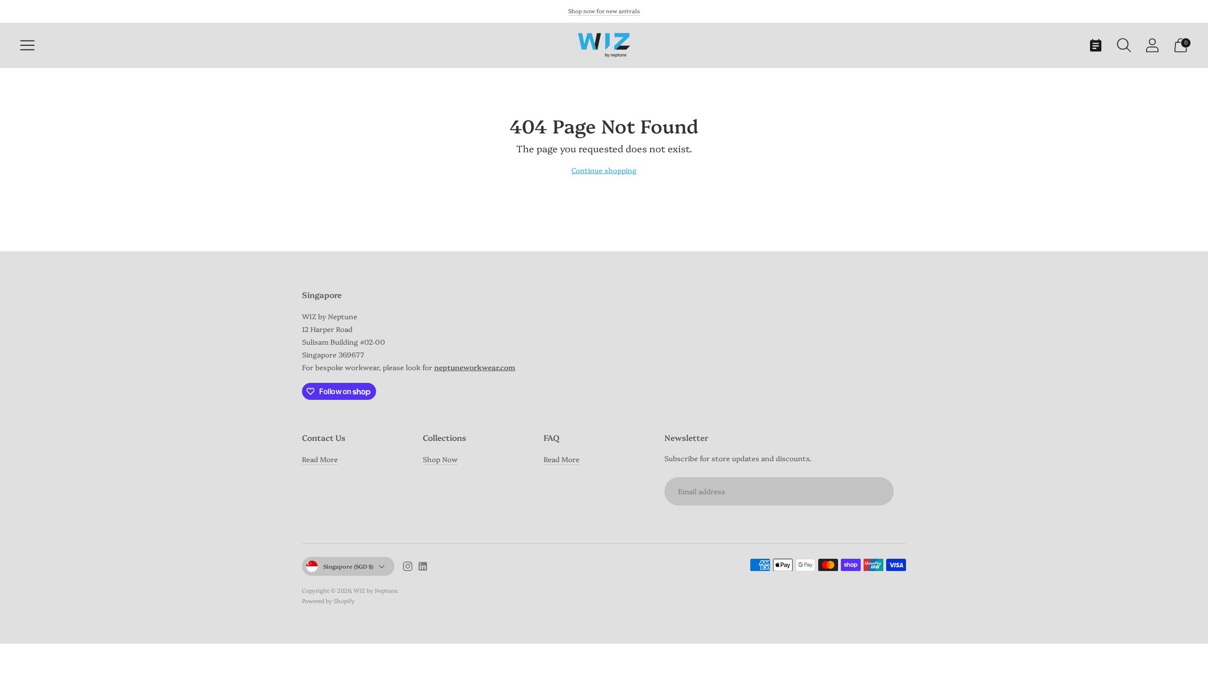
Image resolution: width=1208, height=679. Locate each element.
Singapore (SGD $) (348, 566)
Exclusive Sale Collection (604, 11)
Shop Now (440, 459)
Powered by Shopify (328, 600)
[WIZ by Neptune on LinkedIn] (422, 567)
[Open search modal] (1124, 45)
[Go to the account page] (1152, 45)
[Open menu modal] (27, 45)
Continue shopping (604, 170)
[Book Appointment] (1095, 45)
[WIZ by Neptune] (604, 45)
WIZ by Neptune (375, 590)
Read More (320, 459)
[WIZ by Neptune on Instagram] (407, 567)
